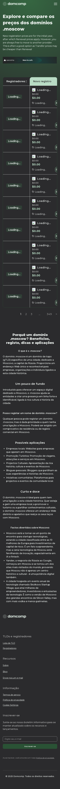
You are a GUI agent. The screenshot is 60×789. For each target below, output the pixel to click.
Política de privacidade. (45, 758)
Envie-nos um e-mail (13, 678)
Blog (5, 671)
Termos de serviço (12, 695)
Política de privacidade (14, 700)
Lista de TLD (9, 643)
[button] (55, 4)
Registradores (9, 648)
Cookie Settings (10, 705)
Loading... (14, 96)
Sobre (6, 665)
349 (49, 314)
